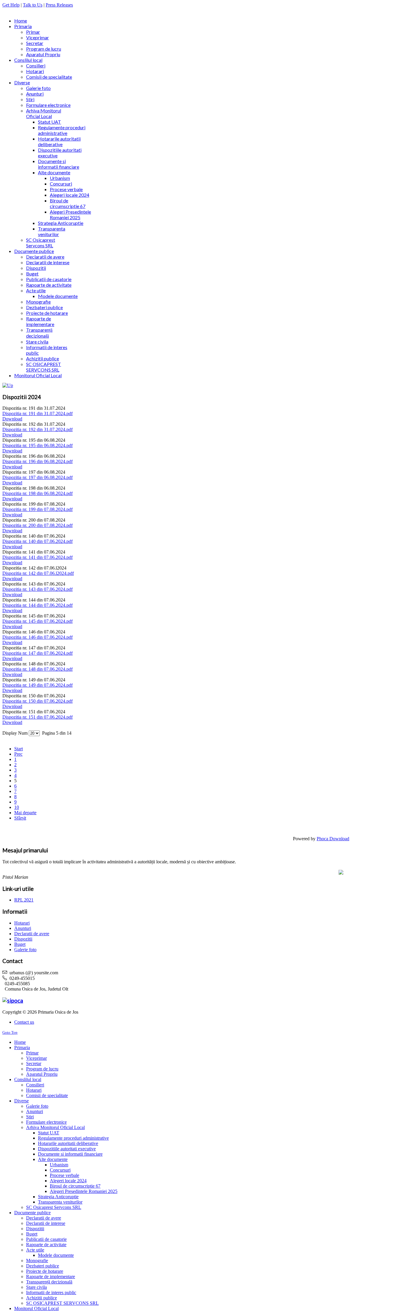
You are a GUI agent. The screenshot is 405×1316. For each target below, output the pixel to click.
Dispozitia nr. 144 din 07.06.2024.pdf (37, 605)
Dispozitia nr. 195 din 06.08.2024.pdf (37, 445)
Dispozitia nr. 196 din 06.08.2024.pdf (37, 461)
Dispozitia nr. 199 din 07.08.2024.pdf (37, 509)
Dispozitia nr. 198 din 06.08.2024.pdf (37, 493)
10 (16, 807)
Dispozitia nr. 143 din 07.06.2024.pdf (37, 589)
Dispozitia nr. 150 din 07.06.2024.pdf (37, 701)
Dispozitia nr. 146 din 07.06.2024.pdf (37, 637)
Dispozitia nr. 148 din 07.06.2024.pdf (37, 669)
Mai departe (25, 812)
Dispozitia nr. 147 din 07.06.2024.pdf (37, 653)
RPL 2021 (24, 899)
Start (18, 748)
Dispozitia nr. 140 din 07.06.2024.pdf (37, 541)
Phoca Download (333, 838)
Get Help (11, 4)
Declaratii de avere (31, 933)
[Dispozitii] (7, 385)
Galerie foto (25, 949)
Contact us (24, 1022)
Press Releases (59, 4)
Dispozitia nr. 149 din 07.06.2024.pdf (37, 685)
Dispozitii (23, 938)
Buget (19, 944)
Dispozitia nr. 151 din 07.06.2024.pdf (37, 717)
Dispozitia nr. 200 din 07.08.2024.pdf (37, 525)
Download (12, 418)
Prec (18, 754)
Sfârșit (20, 817)
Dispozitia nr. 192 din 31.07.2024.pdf (37, 429)
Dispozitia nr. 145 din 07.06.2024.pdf (37, 621)
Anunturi (22, 928)
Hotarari (22, 922)
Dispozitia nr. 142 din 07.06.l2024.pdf (38, 573)
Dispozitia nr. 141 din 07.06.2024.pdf (37, 557)
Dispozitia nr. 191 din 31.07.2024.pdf (37, 413)
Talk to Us (32, 4)
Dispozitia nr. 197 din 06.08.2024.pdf (37, 477)
